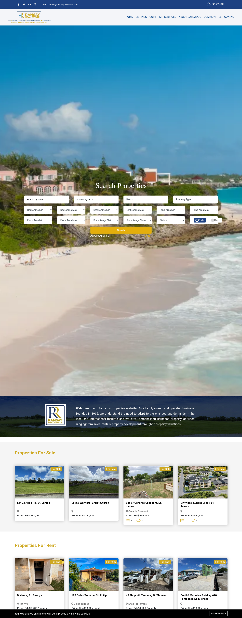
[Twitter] (25, 4)
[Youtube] (31, 4)
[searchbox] (147, 199)
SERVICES (170, 16)
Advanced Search (100, 235)
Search (121, 230)
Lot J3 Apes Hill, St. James (33, 502)
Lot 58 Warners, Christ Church (90, 502)
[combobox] (145, 200)
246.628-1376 (218, 4)
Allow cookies (218, 613)
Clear (148, 235)
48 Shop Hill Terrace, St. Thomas (146, 595)
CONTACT (230, 16)
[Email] (46, 4)
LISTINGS (141, 16)
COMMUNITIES (213, 16)
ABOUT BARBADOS (190, 16)
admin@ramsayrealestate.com (63, 4)
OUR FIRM (155, 16)
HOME (129, 16)
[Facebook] (20, 4)
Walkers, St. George (29, 595)
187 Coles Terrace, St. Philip (89, 595)
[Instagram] (36, 4)
